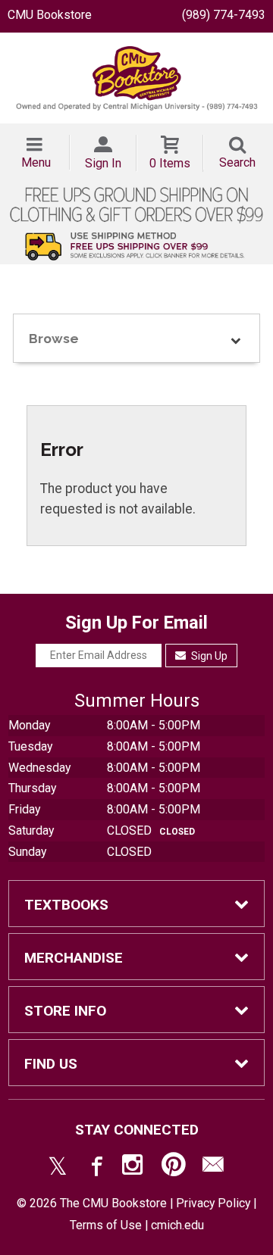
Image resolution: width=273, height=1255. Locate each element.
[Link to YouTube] (174, 1168)
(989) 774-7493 (223, 15)
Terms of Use (106, 1225)
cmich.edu (177, 1225)
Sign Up (208, 656)
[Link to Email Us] (213, 1168)
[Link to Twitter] (57, 1168)
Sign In (103, 163)
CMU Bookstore (50, 15)
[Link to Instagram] (134, 1168)
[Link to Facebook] (95, 1168)
